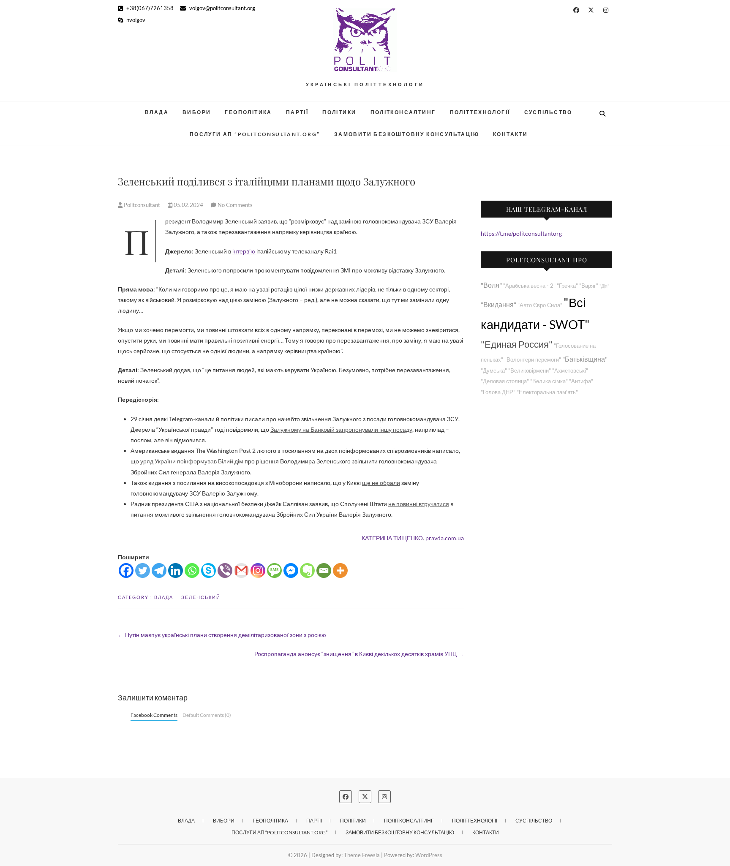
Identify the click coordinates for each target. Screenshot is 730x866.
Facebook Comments (154, 715)
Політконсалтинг (403, 112)
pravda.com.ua (444, 538)
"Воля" (491, 285)
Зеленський (201, 597)
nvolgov (135, 19)
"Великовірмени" (529, 371)
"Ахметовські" (570, 371)
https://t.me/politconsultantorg (521, 233)
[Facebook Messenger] (290, 570)
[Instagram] (258, 570)
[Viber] (225, 570)
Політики (339, 112)
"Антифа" (581, 381)
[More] (340, 570)
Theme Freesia (362, 855)
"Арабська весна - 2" (529, 286)
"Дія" (604, 286)
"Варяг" (588, 286)
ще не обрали (381, 482)
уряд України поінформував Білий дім (191, 461)
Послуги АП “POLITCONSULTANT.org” (255, 134)
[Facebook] (126, 570)
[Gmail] (241, 570)
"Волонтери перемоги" (532, 360)
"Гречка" (567, 286)
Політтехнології (480, 112)
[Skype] (208, 570)
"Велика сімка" (549, 381)
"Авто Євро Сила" (540, 305)
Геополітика (248, 112)
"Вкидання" (498, 304)
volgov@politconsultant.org (221, 8)
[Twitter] (142, 570)
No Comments (235, 205)
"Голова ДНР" (498, 392)
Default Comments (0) (206, 715)
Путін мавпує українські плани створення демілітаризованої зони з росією (222, 634)
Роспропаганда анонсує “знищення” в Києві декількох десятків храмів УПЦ (359, 653)
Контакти (510, 134)
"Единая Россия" (517, 344)
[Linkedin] (175, 570)
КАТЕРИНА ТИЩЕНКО (392, 538)
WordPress (428, 855)
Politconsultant (142, 205)
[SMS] (274, 570)
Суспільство (548, 112)
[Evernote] (307, 570)
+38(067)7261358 (149, 8)
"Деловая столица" (505, 381)
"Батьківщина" (584, 359)
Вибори (196, 112)
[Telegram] (159, 570)
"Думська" (494, 371)
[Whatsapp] (192, 570)
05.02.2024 (188, 205)
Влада (157, 112)
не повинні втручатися (418, 503)
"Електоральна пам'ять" (547, 392)
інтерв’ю (244, 251)
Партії (297, 112)
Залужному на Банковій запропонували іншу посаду (341, 429)
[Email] (323, 570)
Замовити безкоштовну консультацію (406, 134)
